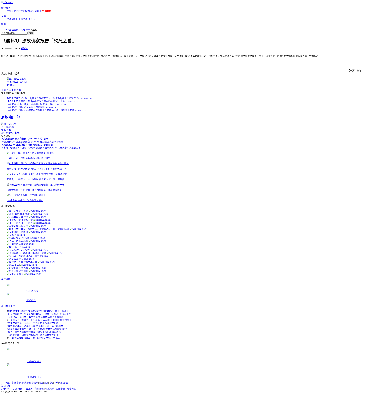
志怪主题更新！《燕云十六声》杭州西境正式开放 (33, 323)
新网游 (20, 382)
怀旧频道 (46, 11)
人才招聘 (17, 388)
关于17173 (6, 388)
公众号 (31, 19)
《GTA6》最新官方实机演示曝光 (46, 141)
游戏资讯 (13, 29)
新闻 (14, 382)
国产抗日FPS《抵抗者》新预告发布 (62, 147)
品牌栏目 (5, 279)
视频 (46, 382)
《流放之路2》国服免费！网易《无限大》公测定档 (27, 144)
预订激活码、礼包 (10, 132)
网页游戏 (63, 382)
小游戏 (34, 382)
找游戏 (27, 382)
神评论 (24, 48)
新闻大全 (5, 24)
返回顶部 (5, 385)
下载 (13, 90)
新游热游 (5, 8)
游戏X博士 (12, 19)
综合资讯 (25, 29)
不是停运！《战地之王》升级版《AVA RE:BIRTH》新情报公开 (39, 320)
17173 (4, 29)
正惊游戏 (22, 19)
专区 (8, 90)
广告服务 (28, 388)
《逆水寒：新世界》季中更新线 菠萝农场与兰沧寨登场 (35, 317)
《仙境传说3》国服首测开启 (15, 141)
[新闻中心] (7, 2)
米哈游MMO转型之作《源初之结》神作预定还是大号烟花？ (38, 311)
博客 (51, 382)
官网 (3, 90)
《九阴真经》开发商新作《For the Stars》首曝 (24, 138)
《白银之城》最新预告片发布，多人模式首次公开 (33, 335)
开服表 (38, 11)
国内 (14, 11)
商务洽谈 (39, 388)
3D (2, 126)
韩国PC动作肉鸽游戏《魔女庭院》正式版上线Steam (35, 338)
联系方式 (49, 388)
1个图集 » (12, 85)
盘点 (24, 11)
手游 (19, 11)
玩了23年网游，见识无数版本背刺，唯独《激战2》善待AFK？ (39, 314)
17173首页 (6, 382)
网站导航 (71, 388)
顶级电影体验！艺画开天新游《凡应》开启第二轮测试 (35, 326)
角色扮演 (9, 126)
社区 (41, 382)
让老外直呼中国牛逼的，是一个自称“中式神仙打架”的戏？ (37, 329)
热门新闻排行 (8, 306)
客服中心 (60, 388)
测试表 (30, 11)
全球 (9, 11)
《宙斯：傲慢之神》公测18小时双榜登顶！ (23, 147)
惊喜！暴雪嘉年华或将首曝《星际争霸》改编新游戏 (34, 332)
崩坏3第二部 (10, 117)
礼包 (19, 90)
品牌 (3, 16)
